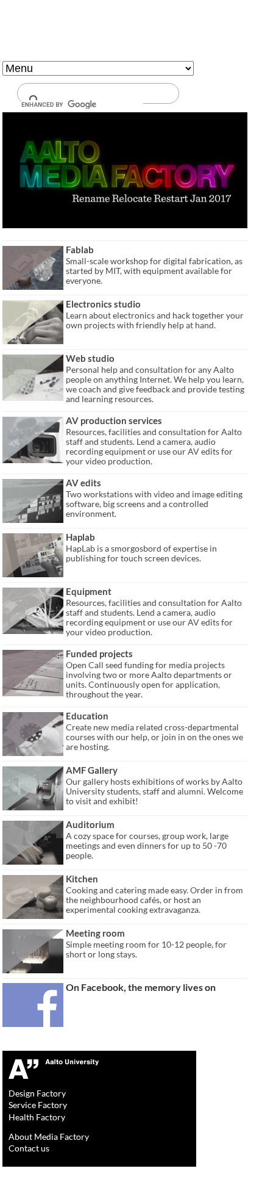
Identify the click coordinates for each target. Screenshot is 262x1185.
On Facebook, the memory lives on (141, 987)
